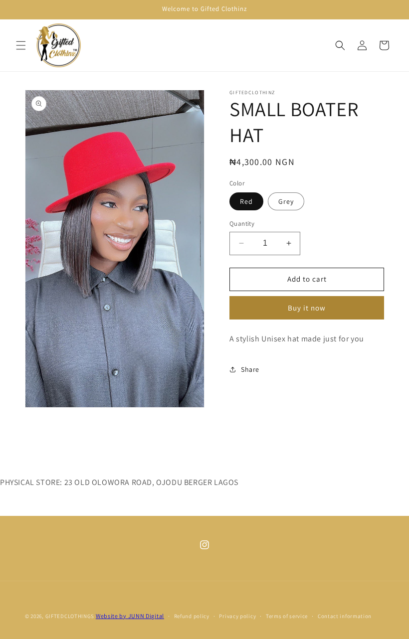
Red (246, 201)
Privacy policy (237, 616)
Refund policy (191, 616)
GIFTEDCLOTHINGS (70, 616)
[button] (21, 45)
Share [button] (250, 369)
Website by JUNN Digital (130, 616)
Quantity (241, 223)
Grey (286, 201)
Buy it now (307, 308)
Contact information (345, 616)
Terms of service (287, 616)
